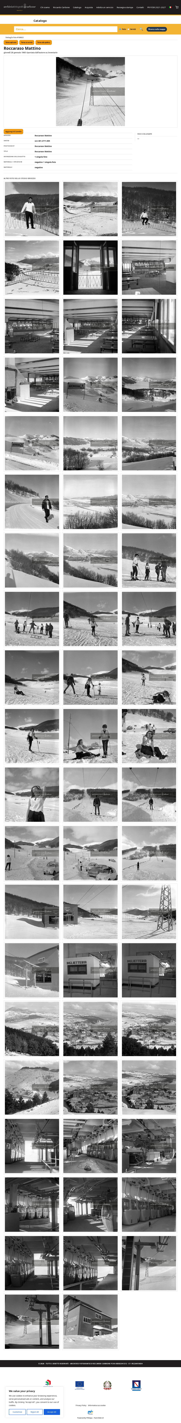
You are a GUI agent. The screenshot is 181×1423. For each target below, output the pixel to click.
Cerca (141, 29)
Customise (17, 1412)
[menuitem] (170, 7)
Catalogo (77, 7)
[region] (34, 1402)
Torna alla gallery (43, 42)
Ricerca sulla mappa (156, 29)
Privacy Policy (81, 1405)
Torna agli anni (10, 42)
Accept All (51, 1412)
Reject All (35, 1412)
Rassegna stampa (125, 7)
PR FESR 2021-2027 (156, 7)
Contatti (140, 7)
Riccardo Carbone (61, 7)
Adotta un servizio (104, 7)
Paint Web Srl (99, 1418)
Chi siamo (45, 7)
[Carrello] (176, 7)
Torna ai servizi (26, 42)
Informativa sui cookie (96, 1405)
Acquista (89, 7)
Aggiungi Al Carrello (13, 131)
